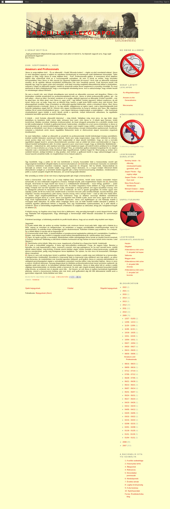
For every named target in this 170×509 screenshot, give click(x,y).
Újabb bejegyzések (32, 288)
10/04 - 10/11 (130, 340)
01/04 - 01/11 (130, 438)
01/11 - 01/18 (130, 434)
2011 (125, 308)
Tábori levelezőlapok (72, 33)
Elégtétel (128, 246)
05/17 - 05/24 (130, 399)
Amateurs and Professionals (42, 69)
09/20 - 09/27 (130, 347)
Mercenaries (128, 105)
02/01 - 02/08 (130, 427)
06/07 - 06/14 (130, 388)
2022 (125, 287)
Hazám (127, 243)
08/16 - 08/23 (130, 364)
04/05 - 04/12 (130, 409)
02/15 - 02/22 (130, 420)
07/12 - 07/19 (130, 371)
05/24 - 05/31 (130, 395)
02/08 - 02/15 (130, 424)
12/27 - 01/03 (130, 319)
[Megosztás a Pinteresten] (80, 277)
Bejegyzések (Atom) (44, 293)
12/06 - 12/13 (130, 322)
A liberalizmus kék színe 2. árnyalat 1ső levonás (134, 272)
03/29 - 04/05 (130, 413)
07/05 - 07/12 (130, 374)
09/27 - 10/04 (130, 343)
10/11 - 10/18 (130, 336)
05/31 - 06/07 (130, 392)
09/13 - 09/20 (130, 350)
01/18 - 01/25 (130, 431)
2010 (125, 312)
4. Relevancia (130, 470)
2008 (125, 442)
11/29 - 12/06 (130, 325)
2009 (125, 315)
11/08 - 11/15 (130, 329)
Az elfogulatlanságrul (131, 93)
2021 (125, 291)
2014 (125, 298)
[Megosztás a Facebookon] (77, 277)
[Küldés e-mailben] (70, 277)
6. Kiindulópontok (131, 479)
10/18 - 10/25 (130, 333)
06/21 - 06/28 (130, 381)
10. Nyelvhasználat (132, 491)
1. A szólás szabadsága (134, 461)
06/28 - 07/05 (130, 378)
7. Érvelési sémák (132, 482)
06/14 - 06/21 (130, 385)
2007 (125, 446)
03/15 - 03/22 (130, 416)
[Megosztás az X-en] (75, 277)
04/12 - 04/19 (130, 406)
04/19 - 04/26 (130, 402)
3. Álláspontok (130, 467)
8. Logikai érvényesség (134, 485)
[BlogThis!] (73, 277)
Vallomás (128, 255)
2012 (125, 305)
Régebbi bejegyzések (108, 288)
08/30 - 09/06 (130, 354)
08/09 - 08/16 (130, 367)
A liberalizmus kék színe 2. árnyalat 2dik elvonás (134, 264)
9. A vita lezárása (131, 488)
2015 (125, 294)
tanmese (36, 280)
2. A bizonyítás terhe (133, 464)
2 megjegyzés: (62, 277)
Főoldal (70, 288)
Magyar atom (130, 258)
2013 (125, 301)
